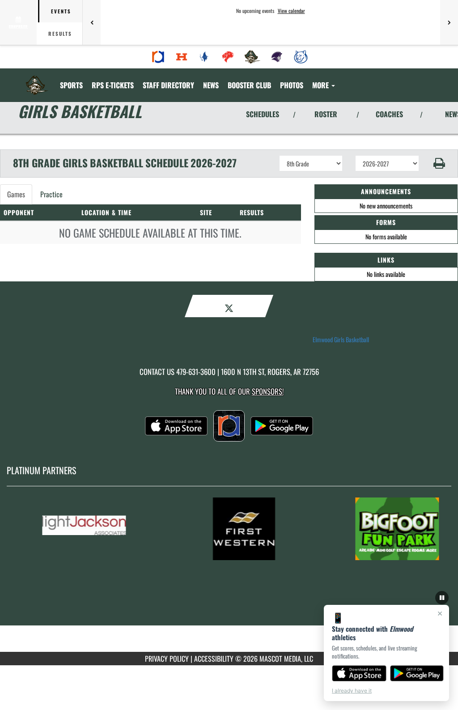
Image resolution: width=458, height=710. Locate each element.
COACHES (389, 114)
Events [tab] (61, 11)
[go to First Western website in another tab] (256, 528)
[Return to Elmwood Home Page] (37, 79)
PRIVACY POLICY (167, 658)
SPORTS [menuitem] (71, 85)
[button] (438, 163)
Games (16, 194)
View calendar (291, 10)
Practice (51, 194)
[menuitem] (158, 57)
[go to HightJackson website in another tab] (99, 528)
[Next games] (449, 22)
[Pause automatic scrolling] (442, 597)
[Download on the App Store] (359, 673)
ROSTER (325, 114)
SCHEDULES (262, 114)
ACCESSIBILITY (213, 658)
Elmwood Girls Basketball (341, 339)
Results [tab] (60, 33)
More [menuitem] (321, 85)
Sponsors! (268, 391)
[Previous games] (92, 22)
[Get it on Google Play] (417, 673)
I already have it (352, 690)
